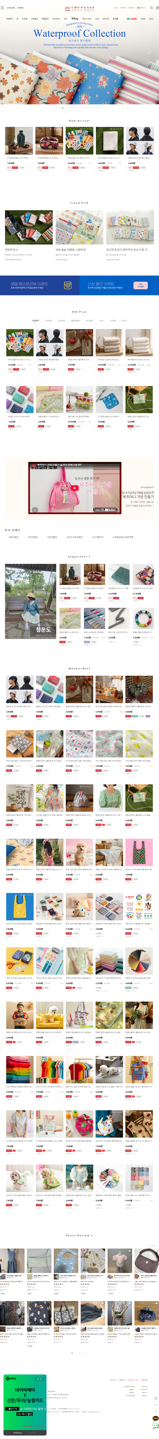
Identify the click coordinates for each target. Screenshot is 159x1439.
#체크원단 (13, 537)
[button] (56, 107)
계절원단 (45, 19)
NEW (143, 19)
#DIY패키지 (97, 537)
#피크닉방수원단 (75, 537)
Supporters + (79, 556)
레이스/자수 (87, 19)
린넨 (97, 19)
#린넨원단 (52, 537)
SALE (151, 19)
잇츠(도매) (11, 8)
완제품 (115, 19)
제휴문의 (132, 1393)
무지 (65, 19)
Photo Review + (79, 1235)
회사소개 (113, 1380)
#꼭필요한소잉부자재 (123, 537)
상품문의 (132, 1390)
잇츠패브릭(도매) (129, 1387)
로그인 (116, 8)
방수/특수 (56, 19)
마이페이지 (143, 1390)
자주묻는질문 (130, 1396)
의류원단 (34, 19)
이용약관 (144, 1380)
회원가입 (123, 8)
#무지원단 (33, 537)
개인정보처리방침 (133, 1380)
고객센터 (20, 8)
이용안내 (121, 1380)
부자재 (24, 19)
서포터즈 (144, 1396)
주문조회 (131, 8)
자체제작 (9, 19)
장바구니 (144, 1393)
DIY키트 (106, 19)
